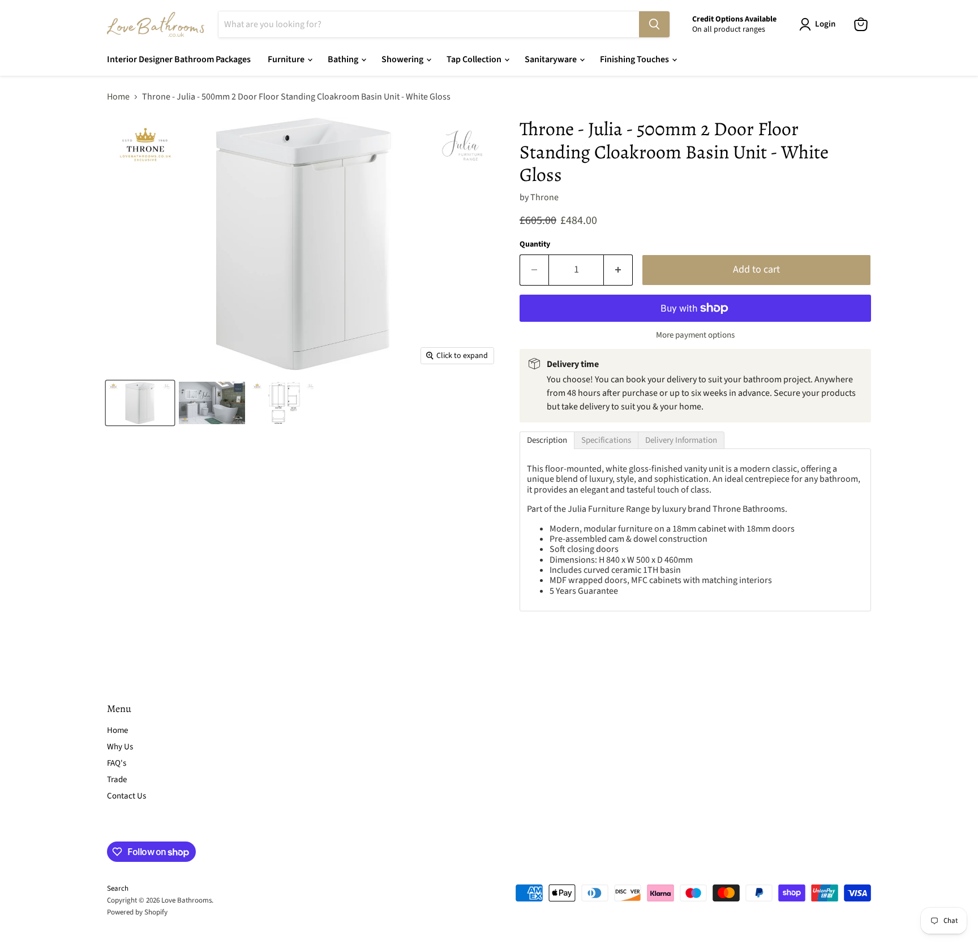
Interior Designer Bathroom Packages (179, 59)
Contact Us (126, 796)
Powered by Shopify (137, 912)
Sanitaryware (551, 59)
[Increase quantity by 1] (618, 270)
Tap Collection (475, 59)
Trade (117, 780)
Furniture (287, 59)
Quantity (535, 244)
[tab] (547, 440)
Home (118, 97)
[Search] (654, 24)
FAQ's (116, 763)
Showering (403, 59)
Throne (544, 197)
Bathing (344, 59)
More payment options (695, 335)
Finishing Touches (635, 59)
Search (117, 888)
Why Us (120, 747)
